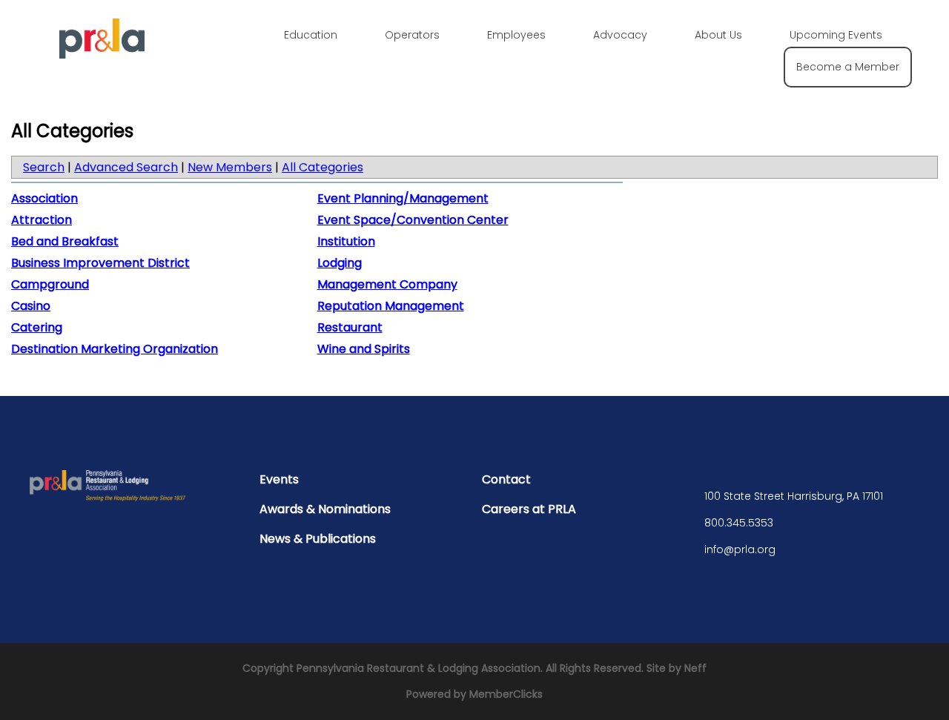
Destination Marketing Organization (114, 348)
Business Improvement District (100, 262)
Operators (412, 34)
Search (44, 167)
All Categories (322, 167)
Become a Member (847, 66)
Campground (50, 284)
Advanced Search (126, 167)
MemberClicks (506, 694)
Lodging (339, 262)
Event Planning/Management (403, 198)
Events (279, 479)
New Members (230, 167)
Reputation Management (390, 305)
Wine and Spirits (363, 348)
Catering (36, 327)
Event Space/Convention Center (413, 219)
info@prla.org (740, 549)
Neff (695, 668)
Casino (30, 305)
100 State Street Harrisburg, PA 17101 (793, 496)
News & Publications (317, 538)
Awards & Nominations (325, 509)
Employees (516, 34)
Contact (506, 479)
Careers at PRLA (529, 509)
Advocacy (620, 34)
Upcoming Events (836, 34)
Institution (346, 241)
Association (44, 198)
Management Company (387, 284)
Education (310, 34)
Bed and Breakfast (65, 241)
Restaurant (350, 327)
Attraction (41, 219)
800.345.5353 (738, 522)
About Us (718, 34)
